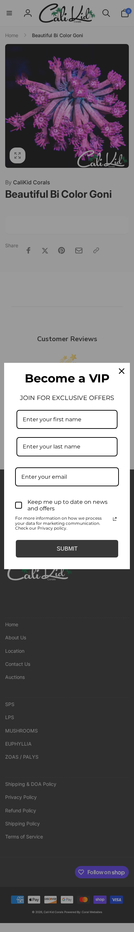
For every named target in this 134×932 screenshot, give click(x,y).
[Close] (121, 371)
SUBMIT (67, 549)
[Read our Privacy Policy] (115, 519)
